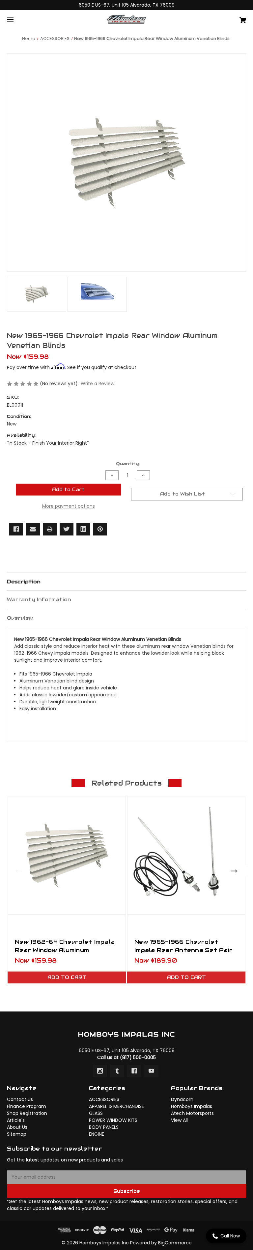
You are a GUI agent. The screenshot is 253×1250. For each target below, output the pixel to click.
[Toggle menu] (16, 19)
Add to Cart (66, 977)
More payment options (68, 506)
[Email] (33, 529)
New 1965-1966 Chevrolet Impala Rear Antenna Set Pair (183, 946)
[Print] (49, 529)
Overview (20, 618)
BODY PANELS (104, 1127)
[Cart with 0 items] (222, 17)
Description (24, 581)
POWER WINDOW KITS (113, 1120)
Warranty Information (39, 599)
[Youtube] (151, 1071)
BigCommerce (175, 1242)
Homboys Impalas (191, 1106)
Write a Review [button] (97, 383)
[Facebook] (16, 529)
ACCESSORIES (104, 1099)
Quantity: (128, 463)
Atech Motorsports (192, 1113)
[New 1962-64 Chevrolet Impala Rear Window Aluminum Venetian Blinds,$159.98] (67, 855)
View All (179, 1120)
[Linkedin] (83, 529)
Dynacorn (182, 1099)
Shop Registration (27, 1113)
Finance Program (26, 1106)
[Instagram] (100, 1071)
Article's (16, 1120)
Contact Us (20, 1099)
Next (235, 871)
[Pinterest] (100, 529)
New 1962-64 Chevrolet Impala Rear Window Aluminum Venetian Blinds (65, 950)
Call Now (230, 1235)
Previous (17, 871)
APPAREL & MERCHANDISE (116, 1106)
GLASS (96, 1113)
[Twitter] (66, 529)
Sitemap (16, 1134)
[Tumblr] (117, 1071)
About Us (17, 1127)
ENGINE (96, 1134)
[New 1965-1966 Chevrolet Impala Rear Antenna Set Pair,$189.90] (186, 855)
